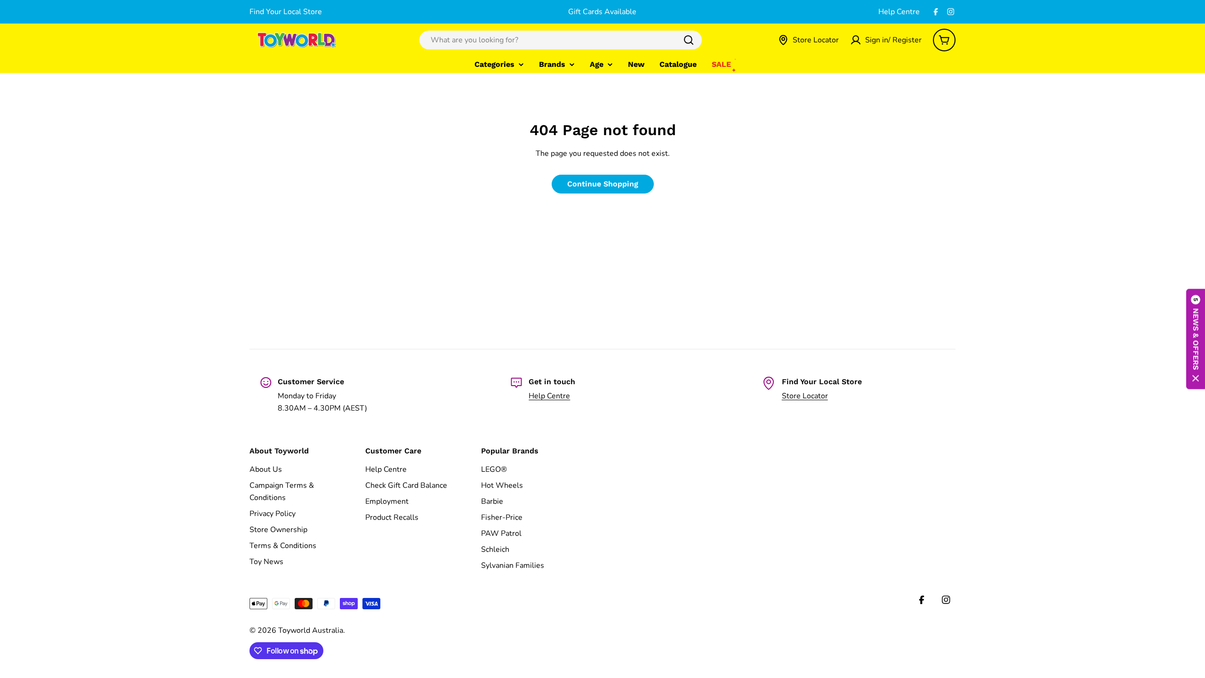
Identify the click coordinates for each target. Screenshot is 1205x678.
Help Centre (899, 12)
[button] (1195, 339)
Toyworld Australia (310, 630)
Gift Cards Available (602, 12)
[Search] (688, 40)
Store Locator (805, 396)
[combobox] (560, 40)
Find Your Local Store (285, 12)
